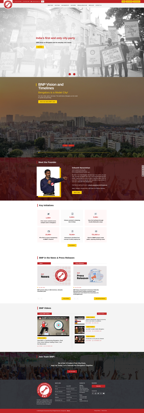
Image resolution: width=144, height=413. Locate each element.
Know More (40, 46)
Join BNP (68, 400)
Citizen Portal (69, 397)
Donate (123, 1)
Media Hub (91, 5)
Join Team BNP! (72, 371)
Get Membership (137, 1)
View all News (66, 298)
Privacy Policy (97, 410)
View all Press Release (100, 298)
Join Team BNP (129, 1)
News (56, 394)
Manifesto (68, 394)
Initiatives (57, 397)
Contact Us (98, 5)
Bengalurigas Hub (82, 5)
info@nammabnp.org (36, 1)
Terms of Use (104, 410)
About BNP (50, 5)
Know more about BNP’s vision (47, 101)
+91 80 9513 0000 (26, 1)
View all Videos (101, 313)
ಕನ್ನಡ (42, 1)
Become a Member (59, 391)
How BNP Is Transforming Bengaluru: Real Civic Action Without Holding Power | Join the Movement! (50, 342)
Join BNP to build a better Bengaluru (95, 329)
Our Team (57, 5)
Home (56, 386)
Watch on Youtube (90, 317)
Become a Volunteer (70, 388)
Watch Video (77, 192)
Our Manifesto (65, 5)
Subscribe (98, 386)
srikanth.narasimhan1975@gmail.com (97, 185)
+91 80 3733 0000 (18, 1)
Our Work (73, 5)
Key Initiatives (72, 245)
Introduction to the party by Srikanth (95, 338)
